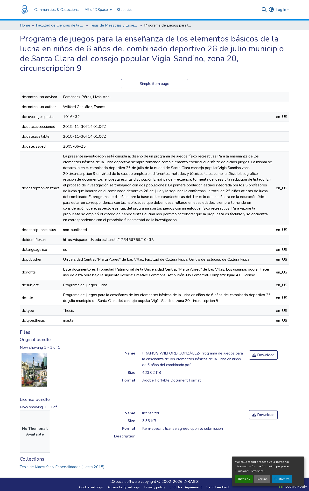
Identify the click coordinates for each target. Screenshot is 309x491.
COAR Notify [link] (295, 486)
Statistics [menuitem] (124, 9)
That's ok (244, 479)
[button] (24, 9)
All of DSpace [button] (96, 9)
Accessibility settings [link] (123, 487)
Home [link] (25, 25)
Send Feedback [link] (218, 487)
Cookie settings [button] (91, 487)
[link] (263, 355)
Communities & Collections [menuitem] (56, 9)
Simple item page (154, 83)
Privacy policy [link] (154, 487)
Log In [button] (281, 9)
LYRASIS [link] (191, 481)
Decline (262, 479)
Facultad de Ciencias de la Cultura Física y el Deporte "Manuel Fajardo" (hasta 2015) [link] (60, 25)
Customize (281, 479)
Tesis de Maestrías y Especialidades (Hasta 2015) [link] (114, 25)
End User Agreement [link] (186, 487)
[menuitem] (98, 9)
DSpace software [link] (125, 481)
